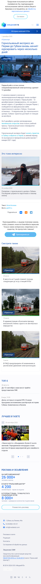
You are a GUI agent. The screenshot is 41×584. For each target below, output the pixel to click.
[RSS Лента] (30, 577)
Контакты (6, 541)
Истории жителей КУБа (20, 31)
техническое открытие (10, 123)
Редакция (6, 538)
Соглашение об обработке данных (15, 544)
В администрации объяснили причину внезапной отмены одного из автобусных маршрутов (20, 323)
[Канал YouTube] (15, 577)
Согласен (20, 17)
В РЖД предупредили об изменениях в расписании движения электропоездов (19, 364)
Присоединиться (22, 235)
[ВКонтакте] (21, 212)
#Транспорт (6, 39)
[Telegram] (31, 212)
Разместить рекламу (20, 507)
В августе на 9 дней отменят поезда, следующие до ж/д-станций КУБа (18, 280)
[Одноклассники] (26, 212)
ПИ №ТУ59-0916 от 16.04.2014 (13, 558)
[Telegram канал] (26, 577)
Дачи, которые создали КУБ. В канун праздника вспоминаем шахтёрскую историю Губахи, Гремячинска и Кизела (20, 402)
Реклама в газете (9, 534)
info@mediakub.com (13, 527)
